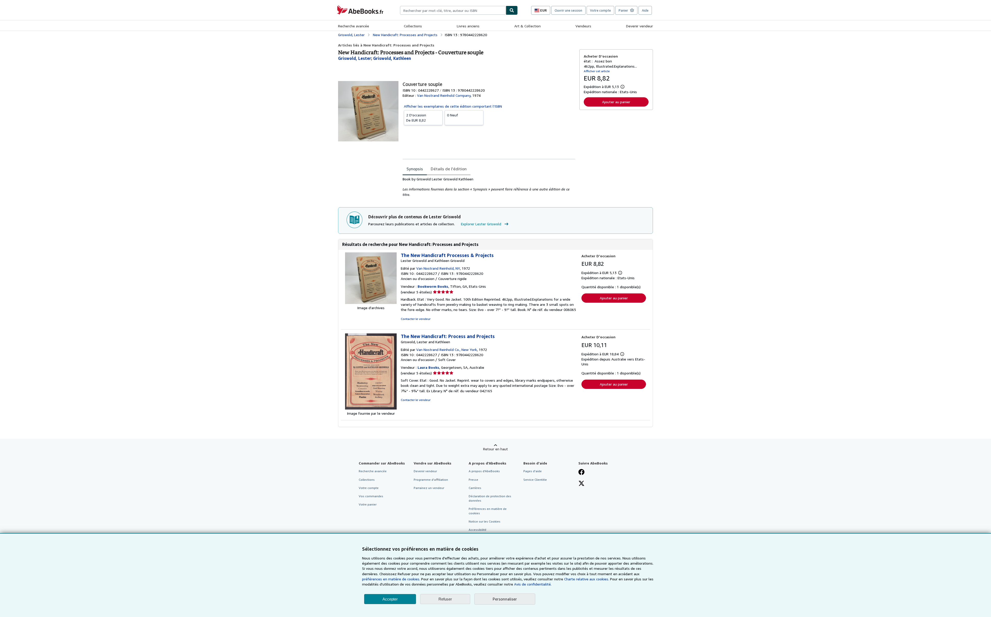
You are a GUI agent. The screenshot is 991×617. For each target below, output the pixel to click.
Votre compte (600, 10)
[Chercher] (511, 10)
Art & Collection (527, 26)
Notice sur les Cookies (484, 521)
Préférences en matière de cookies (488, 511)
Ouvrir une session (568, 10)
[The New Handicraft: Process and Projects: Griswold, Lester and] (371, 408)
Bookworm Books (433, 286)
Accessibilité (477, 530)
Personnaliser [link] (505, 599)
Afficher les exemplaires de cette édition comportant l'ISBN (453, 106)
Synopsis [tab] (414, 168)
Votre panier (368, 504)
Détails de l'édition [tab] (449, 168)
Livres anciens (468, 26)
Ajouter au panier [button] (616, 102)
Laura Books (428, 367)
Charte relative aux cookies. (587, 579)
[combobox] (453, 10)
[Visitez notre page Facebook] (581, 472)
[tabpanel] (489, 187)
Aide (645, 10)
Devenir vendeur (639, 26)
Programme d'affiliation (431, 480)
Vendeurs (583, 26)
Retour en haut (495, 449)
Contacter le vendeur (415, 319)
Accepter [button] (390, 599)
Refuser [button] (445, 599)
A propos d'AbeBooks (484, 471)
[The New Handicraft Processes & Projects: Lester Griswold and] (371, 302)
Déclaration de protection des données (490, 498)
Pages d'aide (532, 471)
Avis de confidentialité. (533, 584)
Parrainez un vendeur (429, 488)
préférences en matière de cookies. (391, 579)
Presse (473, 480)
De (416, 117)
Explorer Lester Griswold (481, 224)
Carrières (475, 488)
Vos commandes (371, 496)
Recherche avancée (353, 26)
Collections (413, 26)
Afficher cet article (597, 71)
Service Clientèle (535, 480)
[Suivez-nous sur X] (581, 484)
